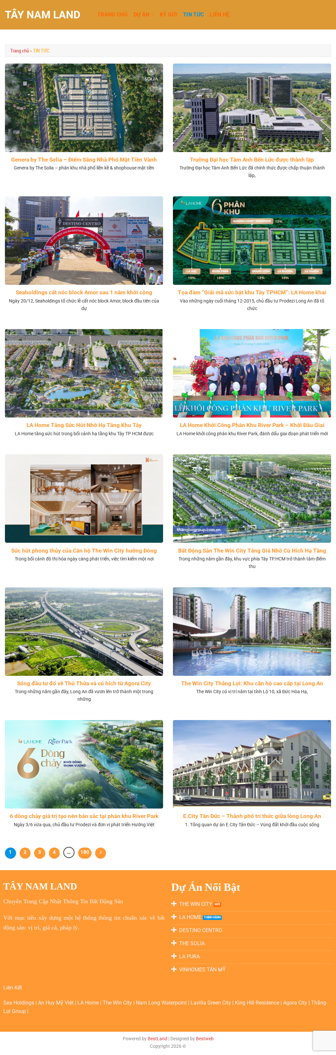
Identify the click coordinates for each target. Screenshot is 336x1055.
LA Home (88, 1003)
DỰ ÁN (142, 14)
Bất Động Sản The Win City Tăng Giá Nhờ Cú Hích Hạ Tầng (252, 551)
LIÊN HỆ (219, 14)
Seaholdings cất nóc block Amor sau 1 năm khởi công (84, 292)
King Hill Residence (258, 1003)
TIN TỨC (193, 14)
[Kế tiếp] (100, 853)
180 (84, 852)
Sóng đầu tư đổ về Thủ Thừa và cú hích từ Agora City (84, 683)
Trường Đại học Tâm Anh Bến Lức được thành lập (252, 160)
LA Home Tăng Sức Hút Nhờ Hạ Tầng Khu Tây (84, 425)
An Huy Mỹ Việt (56, 1003)
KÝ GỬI (168, 14)
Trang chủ (19, 51)
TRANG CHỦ (112, 14)
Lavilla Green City (211, 1003)
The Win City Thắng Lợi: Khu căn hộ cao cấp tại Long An (252, 683)
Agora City (295, 1003)
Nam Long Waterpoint (162, 1003)
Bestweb (205, 1039)
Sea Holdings (19, 1003)
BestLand (157, 1039)
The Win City (118, 1003)
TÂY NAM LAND (42, 15)
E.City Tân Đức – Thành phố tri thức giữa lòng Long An (252, 816)
